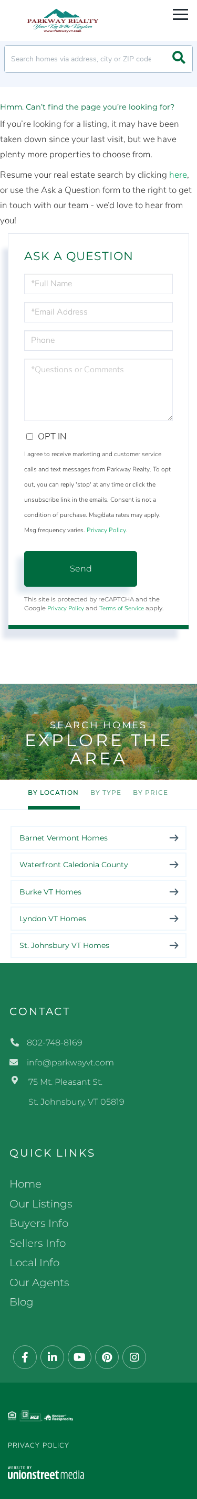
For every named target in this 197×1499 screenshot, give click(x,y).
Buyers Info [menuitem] (38, 1223)
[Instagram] (134, 1357)
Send (81, 569)
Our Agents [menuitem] (39, 1282)
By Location (53, 792)
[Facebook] (25, 1357)
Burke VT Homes (50, 892)
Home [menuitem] (25, 1184)
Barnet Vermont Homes (63, 838)
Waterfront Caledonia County (73, 864)
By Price (150, 792)
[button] (179, 59)
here (178, 175)
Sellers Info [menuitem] (37, 1243)
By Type (105, 792)
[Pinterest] (107, 1357)
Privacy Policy (106, 530)
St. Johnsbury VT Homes (64, 945)
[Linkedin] (52, 1357)
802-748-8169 (54, 1043)
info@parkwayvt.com (70, 1062)
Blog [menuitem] (21, 1302)
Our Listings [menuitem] (40, 1204)
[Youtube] (79, 1357)
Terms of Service (121, 608)
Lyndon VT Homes (52, 918)
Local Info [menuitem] (34, 1262)
